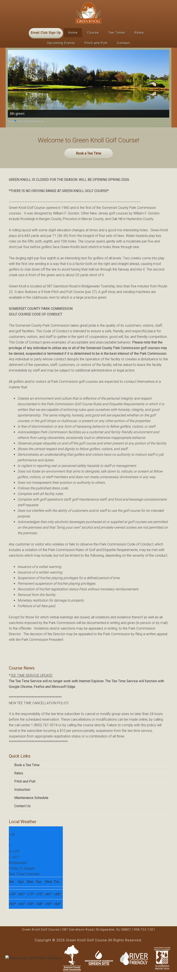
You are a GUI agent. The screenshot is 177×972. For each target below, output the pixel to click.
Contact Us (22, 806)
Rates (18, 773)
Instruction (22, 790)
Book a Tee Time (88, 153)
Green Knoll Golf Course (88, 13)
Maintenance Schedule (31, 798)
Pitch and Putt (24, 781)
